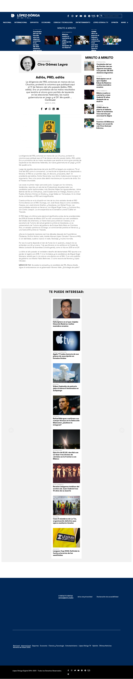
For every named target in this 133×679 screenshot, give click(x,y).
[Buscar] (130, 22)
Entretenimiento (83, 22)
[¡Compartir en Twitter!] (46, 109)
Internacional (20, 22)
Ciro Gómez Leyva (53, 64)
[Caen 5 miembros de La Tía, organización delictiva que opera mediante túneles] (66, 505)
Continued (50, 100)
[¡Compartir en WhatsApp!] (50, 109)
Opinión (114, 22)
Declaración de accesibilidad (107, 597)
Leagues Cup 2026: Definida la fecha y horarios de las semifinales (66, 553)
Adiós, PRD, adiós (50, 77)
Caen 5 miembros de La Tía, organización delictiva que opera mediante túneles (65, 521)
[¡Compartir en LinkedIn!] (54, 109)
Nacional (7, 22)
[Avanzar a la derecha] (128, 22)
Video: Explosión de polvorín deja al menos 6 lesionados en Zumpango (66, 388)
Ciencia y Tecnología (63, 22)
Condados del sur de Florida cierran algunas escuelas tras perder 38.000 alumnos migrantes (37, 41)
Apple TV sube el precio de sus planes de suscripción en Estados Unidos (66, 356)
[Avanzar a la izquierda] (13, 40)
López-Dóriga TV (100, 22)
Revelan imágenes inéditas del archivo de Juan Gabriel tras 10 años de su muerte (66, 489)
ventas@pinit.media (65, 598)
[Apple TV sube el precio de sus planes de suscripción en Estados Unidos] (66, 341)
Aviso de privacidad (85, 597)
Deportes (34, 22)
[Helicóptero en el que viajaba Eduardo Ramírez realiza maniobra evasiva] (66, 308)
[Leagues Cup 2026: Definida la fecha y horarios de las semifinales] (66, 537)
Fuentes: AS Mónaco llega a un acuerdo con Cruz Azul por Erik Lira (105, 125)
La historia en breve (44, 61)
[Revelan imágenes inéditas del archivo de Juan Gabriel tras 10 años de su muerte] (66, 473)
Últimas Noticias (105, 646)
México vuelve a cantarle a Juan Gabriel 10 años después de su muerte (67, 41)
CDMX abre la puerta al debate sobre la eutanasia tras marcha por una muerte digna (95, 41)
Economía (46, 22)
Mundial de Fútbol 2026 (21, 647)
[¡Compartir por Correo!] (57, 109)
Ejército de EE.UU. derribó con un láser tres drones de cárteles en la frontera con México (65, 456)
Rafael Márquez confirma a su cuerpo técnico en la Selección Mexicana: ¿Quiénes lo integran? (66, 422)
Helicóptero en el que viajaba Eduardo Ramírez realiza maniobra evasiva (103, 83)
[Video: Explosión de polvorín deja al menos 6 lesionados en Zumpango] (66, 373)
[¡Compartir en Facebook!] (41, 109)
